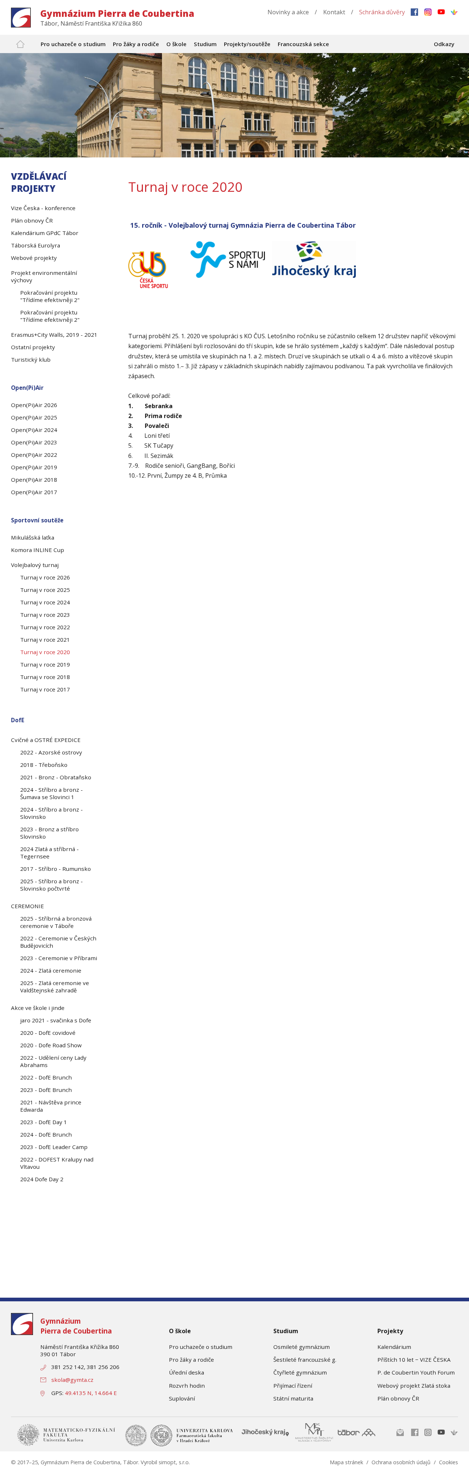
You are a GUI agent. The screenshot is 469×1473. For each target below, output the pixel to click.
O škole (180, 1331)
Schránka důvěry (382, 12)
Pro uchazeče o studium (200, 1346)
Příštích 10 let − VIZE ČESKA (414, 1359)
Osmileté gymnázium (301, 1346)
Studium (285, 1331)
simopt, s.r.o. (174, 1462)
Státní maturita (293, 1398)
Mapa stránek (346, 1462)
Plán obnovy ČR (398, 1398)
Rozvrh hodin (187, 1385)
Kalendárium (394, 1346)
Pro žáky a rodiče (191, 1359)
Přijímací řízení (292, 1385)
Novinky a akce (288, 12)
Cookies (448, 1462)
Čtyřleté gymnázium (300, 1372)
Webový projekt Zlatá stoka (413, 1385)
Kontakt (334, 12)
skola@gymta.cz (72, 1379)
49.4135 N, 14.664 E (91, 1392)
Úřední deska (186, 1372)
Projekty (390, 1331)
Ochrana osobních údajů (401, 1462)
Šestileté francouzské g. (304, 1359)
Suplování (182, 1398)
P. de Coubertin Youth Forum (416, 1372)
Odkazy (444, 44)
